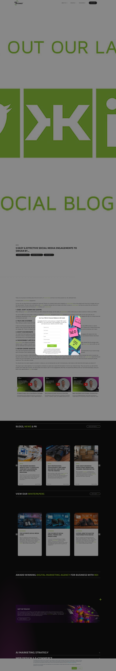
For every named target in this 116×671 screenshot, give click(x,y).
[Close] (79, 317)
